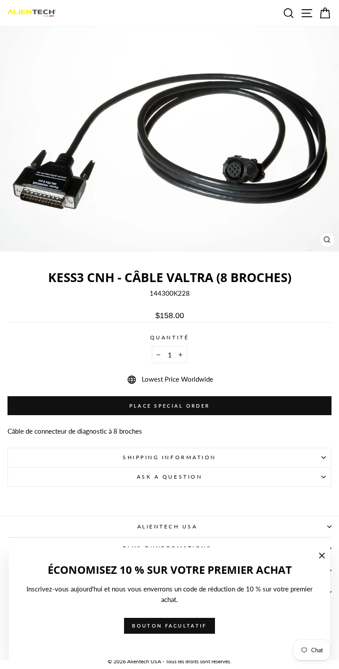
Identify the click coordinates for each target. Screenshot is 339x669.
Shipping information (169, 457)
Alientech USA (167, 526)
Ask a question (169, 476)
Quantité (169, 337)
